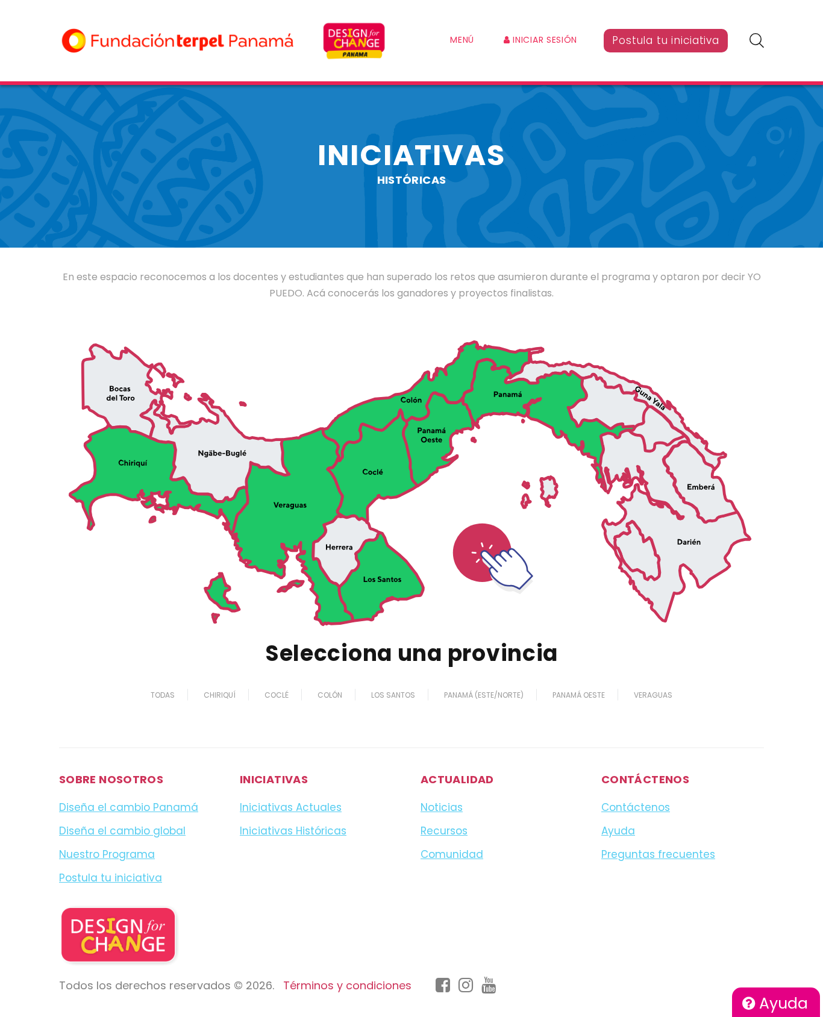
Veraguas (653, 695)
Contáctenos (635, 807)
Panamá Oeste (578, 695)
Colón (330, 695)
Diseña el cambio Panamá (128, 807)
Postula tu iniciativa (665, 40)
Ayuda (781, 1003)
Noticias (442, 807)
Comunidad (452, 854)
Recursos (444, 831)
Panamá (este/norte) (484, 695)
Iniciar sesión (543, 40)
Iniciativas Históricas (293, 831)
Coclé (276, 695)
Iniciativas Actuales (291, 807)
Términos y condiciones (347, 985)
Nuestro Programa (107, 854)
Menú (462, 40)
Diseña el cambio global (122, 831)
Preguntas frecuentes (658, 854)
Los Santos (393, 695)
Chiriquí (220, 695)
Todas (163, 695)
